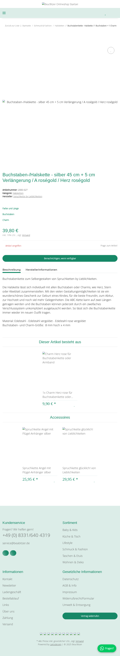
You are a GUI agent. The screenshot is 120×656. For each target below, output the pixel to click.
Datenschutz (70, 579)
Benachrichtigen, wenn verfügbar (60, 258)
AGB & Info (69, 585)
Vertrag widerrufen (90, 615)
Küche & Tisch (71, 536)
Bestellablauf (10, 598)
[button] (89, 13)
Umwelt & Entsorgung (76, 605)
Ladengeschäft (11, 592)
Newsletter (9, 585)
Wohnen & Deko (73, 562)
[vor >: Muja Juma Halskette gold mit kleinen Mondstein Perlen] (114, 32)
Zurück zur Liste (12, 25)
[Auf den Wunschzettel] (111, 50)
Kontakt (7, 579)
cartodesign (55, 644)
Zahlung (7, 618)
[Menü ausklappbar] (4, 13)
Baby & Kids (70, 530)
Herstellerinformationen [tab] (41, 269)
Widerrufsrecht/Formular (78, 598)
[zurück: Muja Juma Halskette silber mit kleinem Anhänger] (107, 32)
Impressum (69, 592)
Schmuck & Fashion (75, 549)
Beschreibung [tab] (11, 269)
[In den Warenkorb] (5, 42)
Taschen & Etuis (72, 556)
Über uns (8, 611)
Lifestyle (67, 543)
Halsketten (18, 193)
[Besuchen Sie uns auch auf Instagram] (13, 553)
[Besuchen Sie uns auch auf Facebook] (5, 553)
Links (5, 605)
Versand (26, 235)
